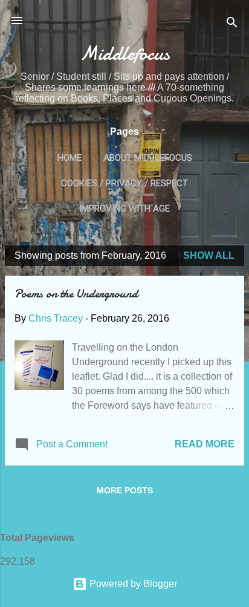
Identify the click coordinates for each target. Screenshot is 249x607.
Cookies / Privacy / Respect (124, 183)
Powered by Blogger (132, 584)
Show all (208, 255)
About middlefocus (147, 157)
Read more (204, 444)
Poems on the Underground (76, 293)
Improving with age (124, 208)
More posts (125, 490)
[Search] (232, 24)
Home (69, 157)
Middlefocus (125, 53)
